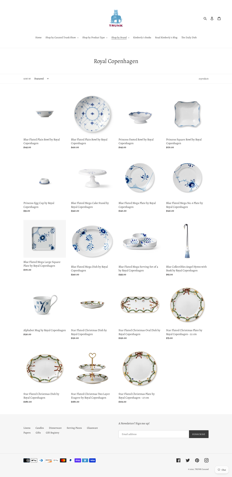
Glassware (92, 428)
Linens (26, 428)
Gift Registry (52, 432)
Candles (39, 428)
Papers (27, 432)
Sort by (27, 78)
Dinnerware (55, 428)
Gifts (38, 432)
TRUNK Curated (202, 469)
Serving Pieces (74, 428)
